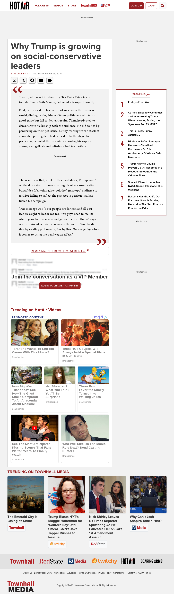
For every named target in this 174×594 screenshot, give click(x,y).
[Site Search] (163, 5)
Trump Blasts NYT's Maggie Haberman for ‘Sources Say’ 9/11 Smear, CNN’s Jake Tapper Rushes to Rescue (65, 527)
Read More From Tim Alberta (58, 251)
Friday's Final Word (139, 102)
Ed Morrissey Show (43, 573)
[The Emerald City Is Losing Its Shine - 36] (25, 494)
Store (72, 5)
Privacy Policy (104, 573)
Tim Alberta (21, 73)
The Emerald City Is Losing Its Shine (22, 519)
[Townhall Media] (20, 586)
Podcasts (41, 5)
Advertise (71, 573)
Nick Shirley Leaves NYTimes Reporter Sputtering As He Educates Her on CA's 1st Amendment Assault (105, 527)
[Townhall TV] (91, 6)
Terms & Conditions (87, 573)
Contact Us (118, 573)
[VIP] (107, 6)
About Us (27, 573)
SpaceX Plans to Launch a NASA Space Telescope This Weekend (145, 186)
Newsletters (59, 573)
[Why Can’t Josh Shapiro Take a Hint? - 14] (148, 494)
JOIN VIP (136, 5)
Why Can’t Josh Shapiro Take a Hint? (146, 519)
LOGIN (151, 5)
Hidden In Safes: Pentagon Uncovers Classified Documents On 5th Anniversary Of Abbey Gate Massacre (144, 149)
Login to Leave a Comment (59, 285)
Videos (58, 5)
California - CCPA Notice (139, 573)
